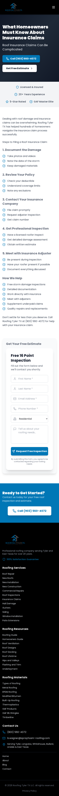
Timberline (8, 717)
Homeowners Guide (12, 639)
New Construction (11, 586)
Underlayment (10, 668)
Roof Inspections (11, 595)
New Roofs (7, 578)
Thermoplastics (10, 704)
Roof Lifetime (9, 656)
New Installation (10, 582)
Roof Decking (9, 651)
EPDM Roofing (9, 691)
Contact (6, 768)
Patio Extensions (10, 620)
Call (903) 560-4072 (23, 58)
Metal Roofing (9, 687)
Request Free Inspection (31, 451)
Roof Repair (8, 573)
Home (5, 756)
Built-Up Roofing (10, 700)
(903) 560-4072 (16, 732)
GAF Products (9, 708)
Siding (5, 611)
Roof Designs (9, 647)
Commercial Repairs (13, 590)
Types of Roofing (11, 683)
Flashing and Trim (11, 664)
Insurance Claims (11, 599)
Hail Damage (9, 603)
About (5, 760)
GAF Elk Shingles (10, 713)
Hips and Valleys (10, 660)
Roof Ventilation (10, 643)
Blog (4, 764)
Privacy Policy (29, 790)
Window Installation (12, 616)
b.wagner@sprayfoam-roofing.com (28, 738)
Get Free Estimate (17, 68)
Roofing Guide (9, 634)
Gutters (6, 607)
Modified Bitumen (11, 696)
